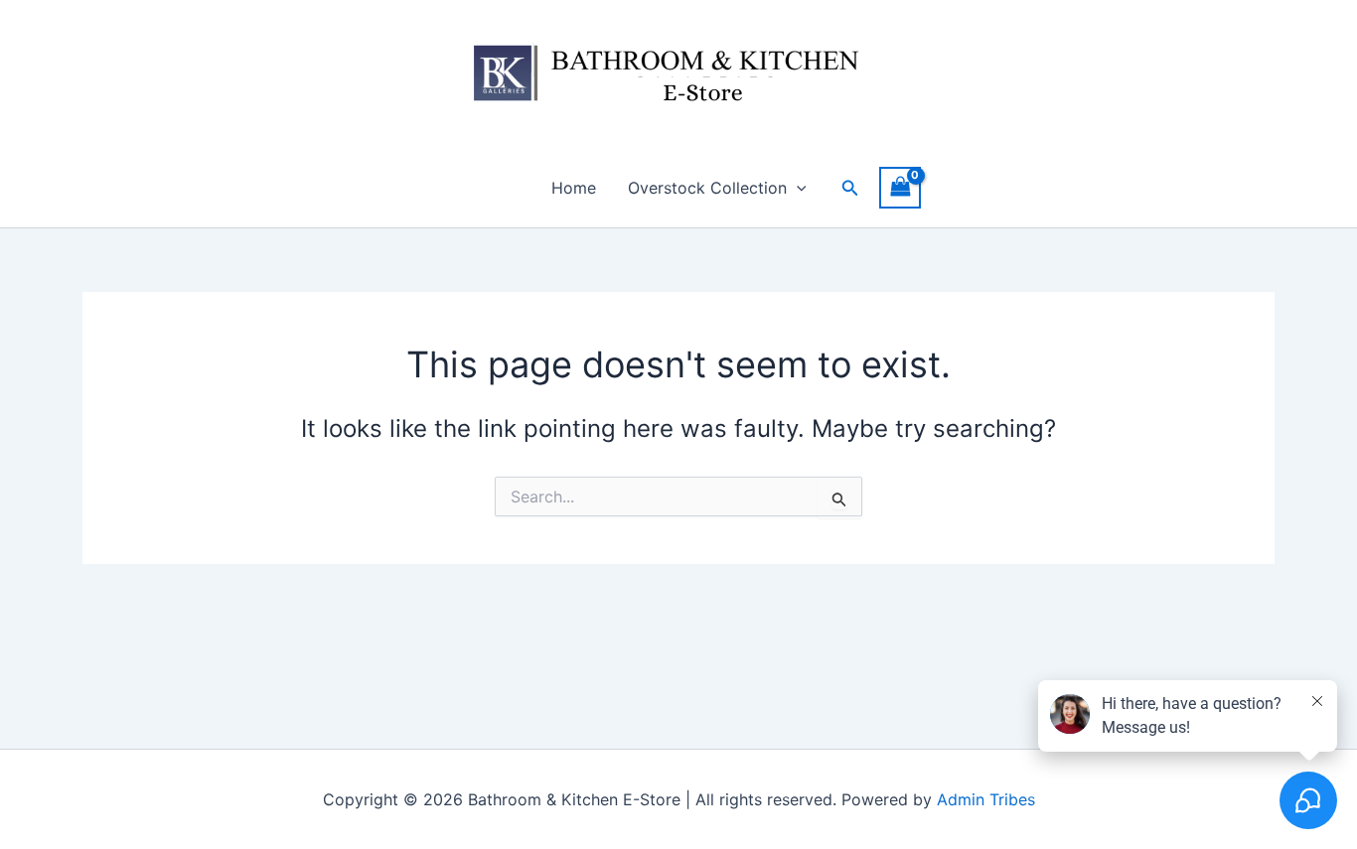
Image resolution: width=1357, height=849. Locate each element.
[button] (797, 187)
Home (573, 188)
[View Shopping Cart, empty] (900, 187)
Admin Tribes (986, 799)
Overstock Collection (707, 188)
